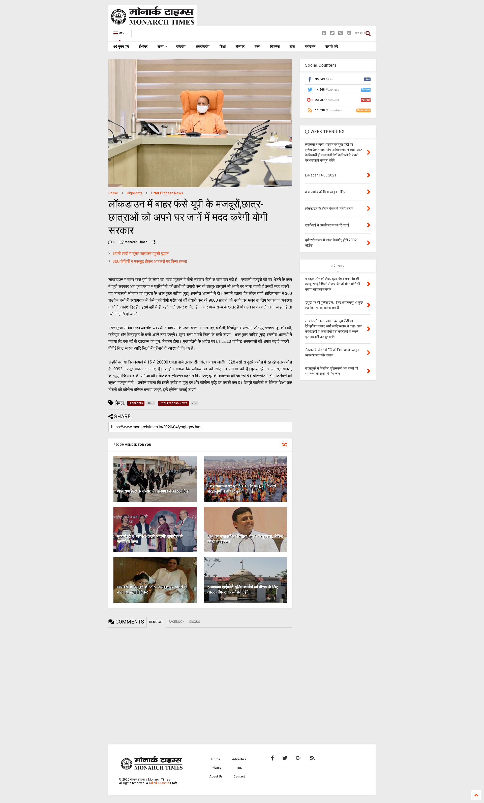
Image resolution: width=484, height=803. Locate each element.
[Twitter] (332, 33)
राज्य (161, 46)
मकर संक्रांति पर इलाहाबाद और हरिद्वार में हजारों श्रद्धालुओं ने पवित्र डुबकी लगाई (241, 488)
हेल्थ (257, 46)
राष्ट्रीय (181, 46)
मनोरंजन (310, 46)
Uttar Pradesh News (167, 193)
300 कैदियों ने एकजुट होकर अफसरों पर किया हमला (150, 261)
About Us (216, 776)
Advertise (239, 759)
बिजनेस (275, 46)
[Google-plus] (340, 33)
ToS (239, 768)
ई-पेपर (143, 46)
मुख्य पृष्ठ (123, 46)
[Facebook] (324, 33)
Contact (239, 776)
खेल (292, 46)
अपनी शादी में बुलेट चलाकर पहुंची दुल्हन (141, 253)
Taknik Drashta (159, 783)
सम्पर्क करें (331, 46)
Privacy (215, 768)
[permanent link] (154, 242)
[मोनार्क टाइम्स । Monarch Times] (161, 35)
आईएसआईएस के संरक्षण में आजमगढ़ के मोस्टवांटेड (152, 491)
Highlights (134, 193)
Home (113, 193)
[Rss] (349, 33)
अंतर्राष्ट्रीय (202, 46)
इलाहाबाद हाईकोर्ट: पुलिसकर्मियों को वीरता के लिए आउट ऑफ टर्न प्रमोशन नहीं (242, 589)
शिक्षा (223, 46)
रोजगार (240, 46)
